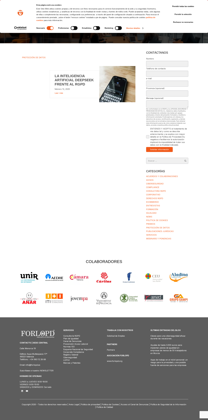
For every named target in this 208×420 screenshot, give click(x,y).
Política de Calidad (104, 407)
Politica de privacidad (90, 404)
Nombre (150, 58)
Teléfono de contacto (156, 68)
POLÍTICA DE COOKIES (157, 220)
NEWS (149, 216)
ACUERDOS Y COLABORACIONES (162, 176)
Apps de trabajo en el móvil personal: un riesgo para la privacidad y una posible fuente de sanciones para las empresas (169, 362)
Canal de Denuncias (72, 341)
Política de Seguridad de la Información (168, 404)
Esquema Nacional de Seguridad (78, 349)
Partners (111, 350)
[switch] (74, 28)
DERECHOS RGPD (154, 198)
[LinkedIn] (22, 391)
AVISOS (149, 180)
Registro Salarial (70, 354)
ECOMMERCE (152, 202)
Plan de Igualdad (70, 338)
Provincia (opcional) (155, 88)
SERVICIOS (151, 235)
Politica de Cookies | (111, 404)
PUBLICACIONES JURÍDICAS (160, 231)
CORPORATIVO (153, 194)
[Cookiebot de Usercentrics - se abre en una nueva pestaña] (20, 28)
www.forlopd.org (114, 361)
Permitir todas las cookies (183, 6)
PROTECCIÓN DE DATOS (158, 227)
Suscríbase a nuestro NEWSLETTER (36, 370)
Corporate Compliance (73, 352)
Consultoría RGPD (71, 336)
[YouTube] (27, 391)
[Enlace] (79, 84)
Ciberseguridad (70, 357)
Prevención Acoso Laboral (75, 344)
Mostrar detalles (133, 28)
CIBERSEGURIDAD (155, 183)
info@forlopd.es (33, 365)
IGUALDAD (151, 213)
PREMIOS (150, 224)
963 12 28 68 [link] (40, 359)
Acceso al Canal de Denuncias (135, 404)
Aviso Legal (74, 404)
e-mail (149, 78)
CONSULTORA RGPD (156, 191)
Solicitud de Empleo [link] (116, 336)
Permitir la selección (183, 14)
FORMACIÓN (152, 209)
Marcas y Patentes (71, 363)
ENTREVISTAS (153, 205)
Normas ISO (69, 346)
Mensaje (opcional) (155, 98)
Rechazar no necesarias (183, 22)
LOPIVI (66, 360)
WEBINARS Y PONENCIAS (158, 238)
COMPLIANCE (152, 187)
